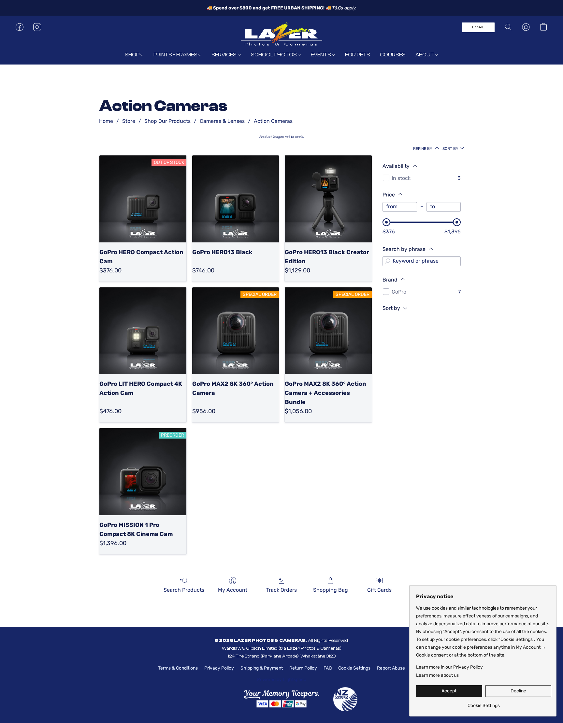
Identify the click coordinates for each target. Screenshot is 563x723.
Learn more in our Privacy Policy (449, 667)
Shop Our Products (167, 121)
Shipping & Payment (261, 668)
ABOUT (425, 55)
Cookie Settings (354, 668)
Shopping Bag (330, 590)
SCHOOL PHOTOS (274, 55)
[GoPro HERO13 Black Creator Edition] (328, 198)
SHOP (132, 55)
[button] (281, 34)
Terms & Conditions (178, 668)
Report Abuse (391, 668)
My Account (232, 590)
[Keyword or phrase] (387, 261)
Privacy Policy (219, 668)
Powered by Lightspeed (281, 679)
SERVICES (224, 55)
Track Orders (281, 590)
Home (106, 121)
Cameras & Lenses (222, 121)
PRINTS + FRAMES (175, 55)
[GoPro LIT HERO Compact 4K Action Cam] (142, 330)
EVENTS (321, 55)
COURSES (393, 55)
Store (128, 121)
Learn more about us (437, 675)
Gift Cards (379, 590)
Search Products (184, 590)
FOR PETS (357, 55)
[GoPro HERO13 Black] (235, 198)
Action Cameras (273, 121)
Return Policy (303, 668)
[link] (483, 703)
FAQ (328, 668)
